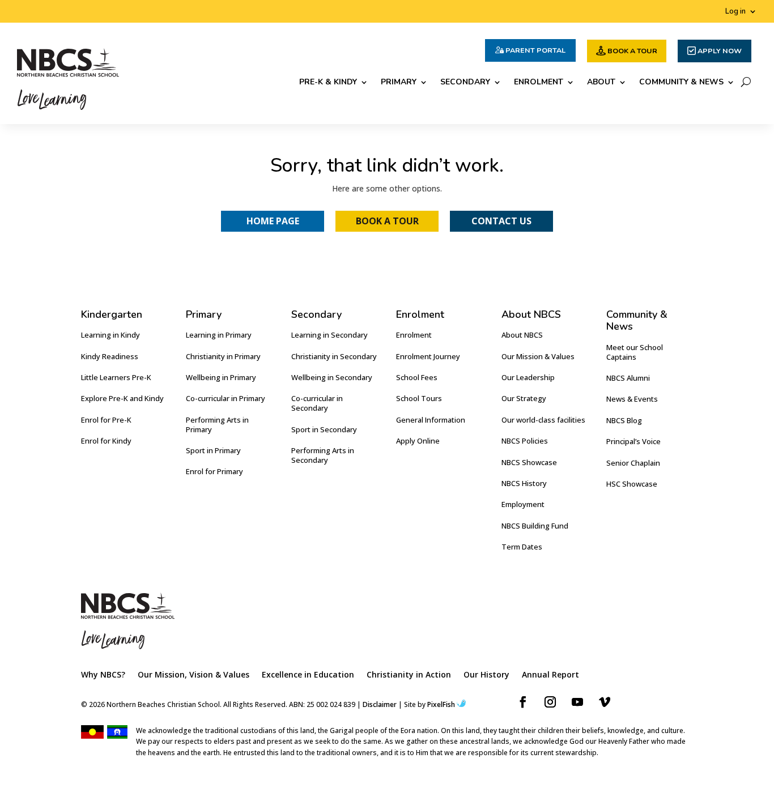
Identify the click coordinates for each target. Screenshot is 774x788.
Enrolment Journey (428, 356)
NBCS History (524, 483)
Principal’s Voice (633, 441)
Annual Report (550, 675)
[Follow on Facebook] (523, 702)
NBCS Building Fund (534, 526)
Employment (523, 504)
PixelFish (441, 704)
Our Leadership (528, 377)
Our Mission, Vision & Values (193, 675)
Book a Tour (387, 221)
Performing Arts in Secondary (322, 455)
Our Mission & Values (538, 356)
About (601, 82)
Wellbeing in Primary (221, 377)
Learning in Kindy (110, 335)
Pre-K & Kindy (328, 82)
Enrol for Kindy (106, 441)
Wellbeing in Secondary (331, 377)
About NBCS (522, 335)
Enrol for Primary (214, 471)
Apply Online (418, 441)
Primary (398, 82)
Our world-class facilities (543, 420)
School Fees (416, 377)
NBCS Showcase (529, 462)
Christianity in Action (409, 675)
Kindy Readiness (109, 356)
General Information (430, 420)
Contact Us (501, 221)
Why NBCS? (103, 675)
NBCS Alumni (628, 378)
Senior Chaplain (633, 463)
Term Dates (521, 547)
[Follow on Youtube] (577, 702)
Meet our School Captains (634, 352)
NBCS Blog (624, 420)
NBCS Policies (524, 441)
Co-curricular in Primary (225, 398)
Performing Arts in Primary (217, 425)
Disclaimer (380, 704)
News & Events (632, 399)
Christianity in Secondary (334, 356)
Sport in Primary (213, 450)
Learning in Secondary (329, 335)
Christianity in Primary (223, 356)
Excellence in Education (308, 675)
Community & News (681, 82)
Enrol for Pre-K (106, 420)
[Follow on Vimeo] (604, 702)
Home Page (272, 221)
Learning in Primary (219, 335)
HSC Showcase (631, 484)
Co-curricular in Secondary (317, 403)
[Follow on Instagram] (550, 702)
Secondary (465, 82)
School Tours (419, 398)
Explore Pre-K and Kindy (122, 398)
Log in (735, 11)
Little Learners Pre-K (116, 377)
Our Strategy (523, 398)
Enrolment (538, 82)
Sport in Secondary (324, 429)
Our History (486, 675)
